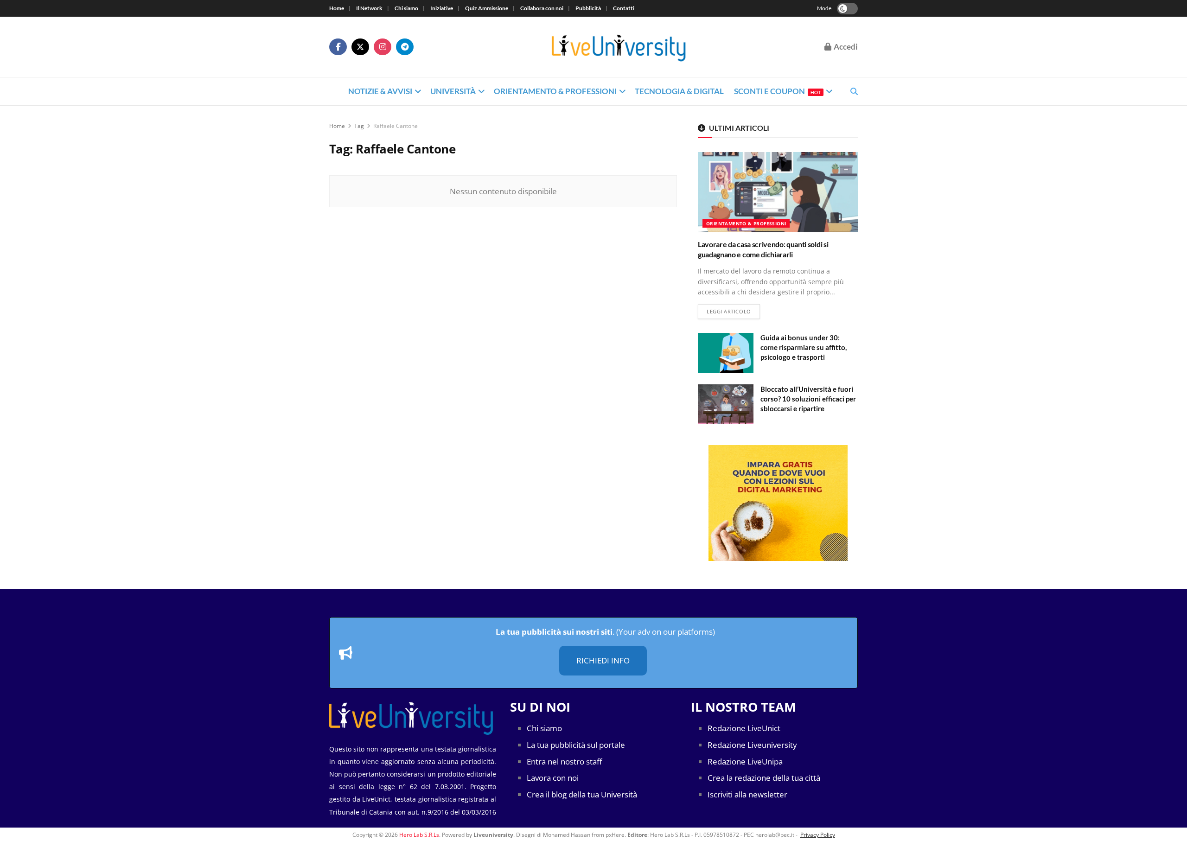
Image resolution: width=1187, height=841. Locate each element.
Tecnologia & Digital (679, 91)
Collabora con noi (541, 8)
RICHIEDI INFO (603, 660)
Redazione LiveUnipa (745, 761)
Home (336, 8)
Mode (824, 8)
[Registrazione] (778, 503)
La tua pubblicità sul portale (576, 744)
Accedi (845, 46)
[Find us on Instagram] (382, 46)
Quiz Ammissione (486, 8)
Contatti (623, 8)
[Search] (854, 91)
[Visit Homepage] (619, 47)
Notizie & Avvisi (380, 91)
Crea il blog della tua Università (582, 794)
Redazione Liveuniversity (752, 744)
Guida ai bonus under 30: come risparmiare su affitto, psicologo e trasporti (803, 347)
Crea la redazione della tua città (764, 777)
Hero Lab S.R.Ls (419, 835)
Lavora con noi (553, 777)
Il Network (369, 8)
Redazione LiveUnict (744, 728)
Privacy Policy (817, 835)
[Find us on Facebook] (338, 46)
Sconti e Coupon (777, 91)
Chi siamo (406, 8)
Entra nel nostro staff (564, 761)
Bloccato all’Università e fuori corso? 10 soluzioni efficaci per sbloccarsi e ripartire (808, 399)
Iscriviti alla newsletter (747, 794)
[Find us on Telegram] (405, 46)
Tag (359, 126)
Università (453, 91)
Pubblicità (588, 8)
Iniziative (441, 8)
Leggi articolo (733, 311)
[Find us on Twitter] (360, 46)
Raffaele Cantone (395, 126)
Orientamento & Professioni (555, 91)
